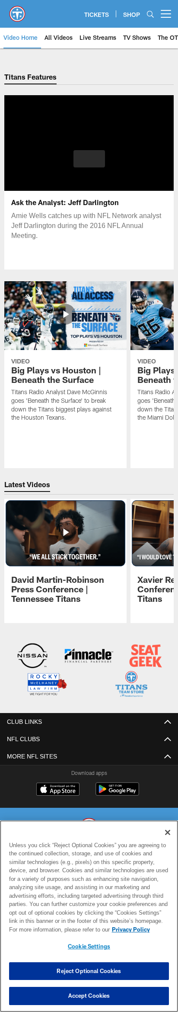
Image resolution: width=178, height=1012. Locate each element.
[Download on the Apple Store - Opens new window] (58, 789)
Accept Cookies (89, 995)
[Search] (150, 14)
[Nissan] (32, 657)
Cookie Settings (89, 946)
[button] (89, 164)
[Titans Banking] (89, 657)
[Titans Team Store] (131, 685)
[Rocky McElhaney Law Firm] (47, 685)
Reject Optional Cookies (89, 970)
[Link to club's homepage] (17, 10)
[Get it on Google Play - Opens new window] (117, 792)
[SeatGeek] (146, 657)
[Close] (167, 832)
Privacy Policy (57, 929)
